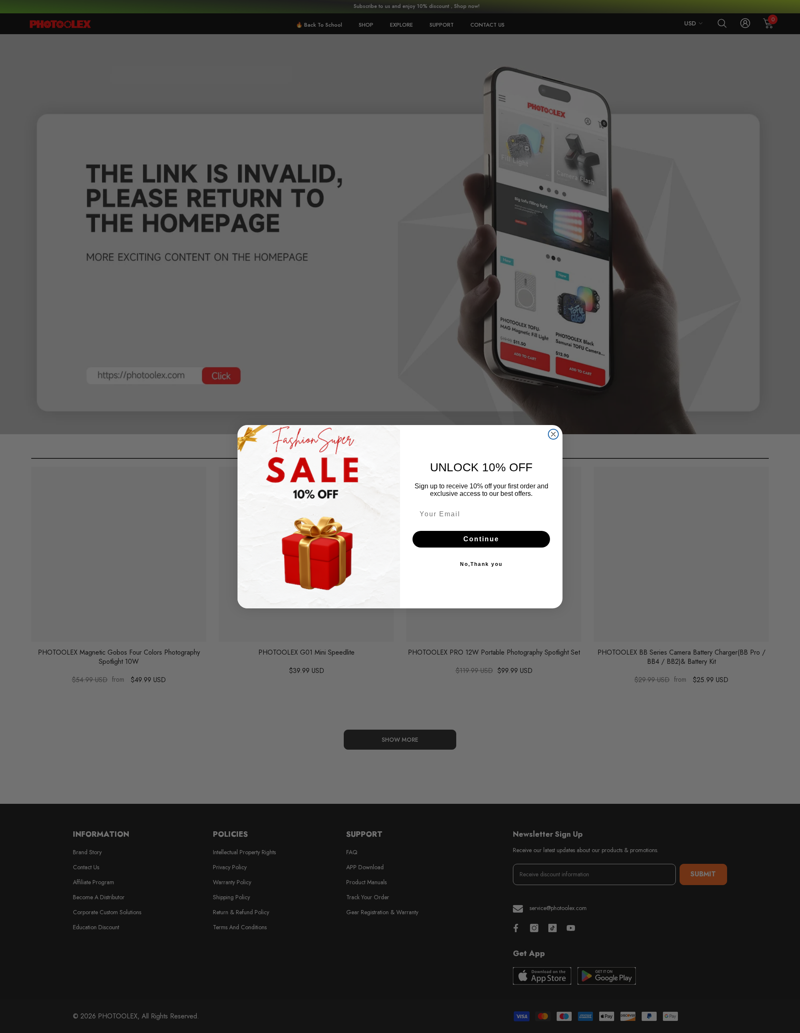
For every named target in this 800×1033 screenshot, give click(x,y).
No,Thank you (481, 564)
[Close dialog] (553, 434)
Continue (481, 539)
